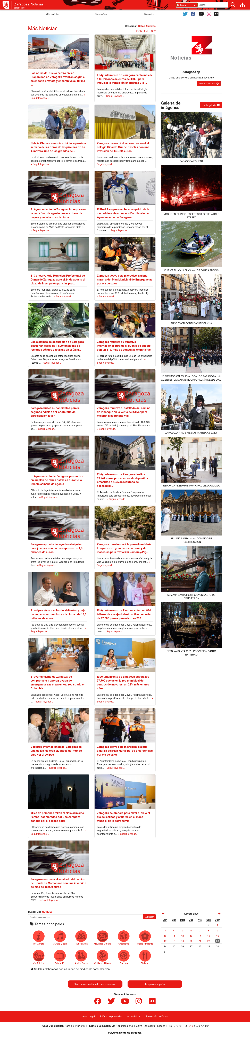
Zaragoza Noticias (29, 3)
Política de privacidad (110, 1016)
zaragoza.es (20, 7)
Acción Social (81, 963)
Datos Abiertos (147, 26)
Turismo (145, 963)
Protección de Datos (157, 1016)
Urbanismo (123, 943)
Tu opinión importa (155, 984)
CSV (153, 31)
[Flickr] (216, 14)
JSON (139, 31)
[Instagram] (209, 14)
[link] (163, 913)
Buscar (150, 916)
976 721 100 (181, 1025)
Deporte (124, 963)
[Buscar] (233, 4)
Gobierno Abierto (102, 963)
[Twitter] (185, 14)
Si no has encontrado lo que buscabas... (95, 984)
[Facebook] (193, 14)
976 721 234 (202, 1025)
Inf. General (39, 943)
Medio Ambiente (145, 943)
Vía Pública (38, 963)
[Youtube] (201, 14)
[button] (209, 83)
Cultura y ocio (60, 943)
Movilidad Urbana (102, 943)
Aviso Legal (88, 1016)
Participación (81, 943)
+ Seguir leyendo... (114, 96)
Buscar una (40, 911)
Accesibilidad (134, 1016)
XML (146, 31)
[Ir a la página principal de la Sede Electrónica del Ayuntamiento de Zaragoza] (7, 5)
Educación (60, 963)
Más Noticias (42, 28)
